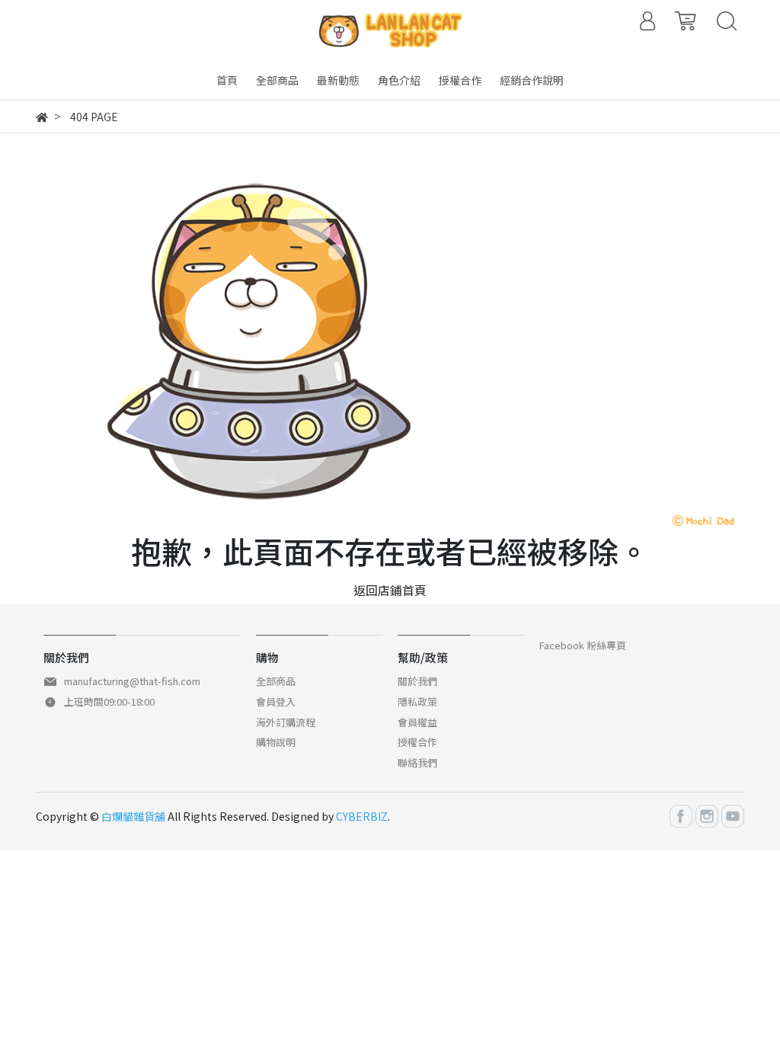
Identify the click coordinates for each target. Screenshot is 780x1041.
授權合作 (417, 742)
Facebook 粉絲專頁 (582, 645)
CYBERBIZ (362, 816)
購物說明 (276, 742)
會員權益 (417, 722)
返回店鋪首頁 (390, 590)
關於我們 (417, 681)
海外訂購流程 (285, 722)
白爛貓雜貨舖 (133, 816)
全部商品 (276, 681)
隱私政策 (417, 701)
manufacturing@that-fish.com (132, 681)
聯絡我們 (417, 762)
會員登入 (276, 701)
